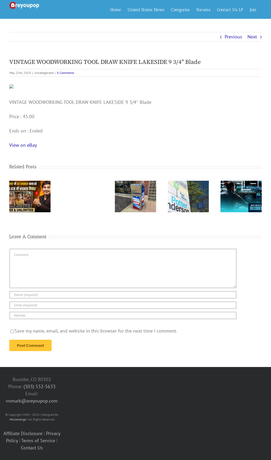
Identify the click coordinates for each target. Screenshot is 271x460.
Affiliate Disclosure (22, 433)
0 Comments (65, 73)
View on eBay (23, 145)
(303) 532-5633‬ (40, 386)
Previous (233, 37)
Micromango (18, 419)
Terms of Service (38, 440)
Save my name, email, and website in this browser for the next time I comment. (96, 331)
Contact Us (32, 448)
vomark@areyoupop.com (32, 401)
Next (252, 37)
